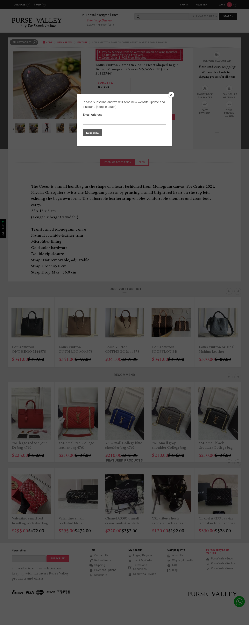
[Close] (171, 95)
